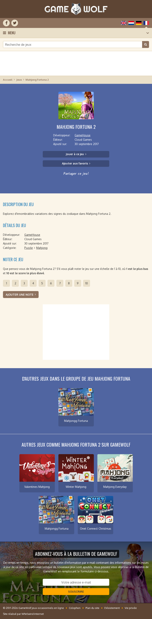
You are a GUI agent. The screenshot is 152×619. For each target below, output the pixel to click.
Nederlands (131, 23)
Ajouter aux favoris (75, 163)
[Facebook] (6, 23)
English (123, 23)
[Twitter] (14, 23)
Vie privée (131, 607)
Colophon (75, 607)
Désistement (112, 607)
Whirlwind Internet (33, 613)
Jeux (19, 79)
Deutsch (139, 23)
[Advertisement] (76, 63)
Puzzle (28, 247)
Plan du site (92, 607)
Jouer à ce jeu (75, 154)
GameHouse (82, 135)
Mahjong (42, 247)
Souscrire (76, 591)
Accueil (7, 79)
